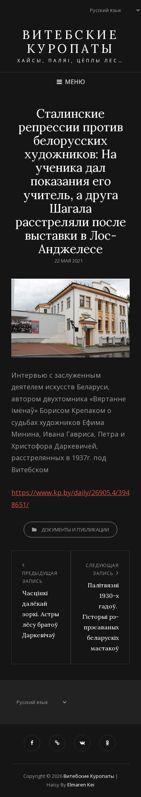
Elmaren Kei (80, 784)
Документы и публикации (75, 529)
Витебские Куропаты (70, 41)
